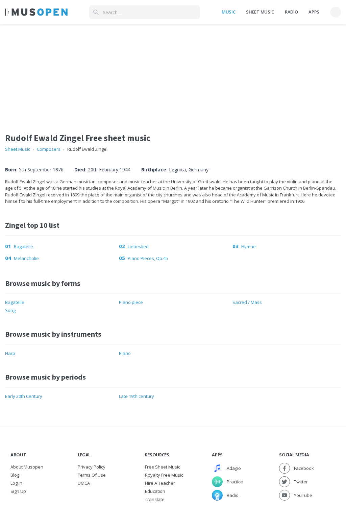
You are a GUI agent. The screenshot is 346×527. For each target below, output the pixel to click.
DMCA (84, 483)
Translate (155, 499)
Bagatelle (23, 246)
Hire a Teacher (160, 483)
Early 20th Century (23, 396)
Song (10, 310)
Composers (48, 149)
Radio (291, 12)
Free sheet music (162, 467)
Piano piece (131, 302)
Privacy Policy (91, 467)
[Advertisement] (173, 72)
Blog (14, 475)
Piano (125, 353)
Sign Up (18, 491)
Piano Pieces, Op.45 (148, 258)
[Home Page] (36, 12)
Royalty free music (164, 475)
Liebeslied (138, 246)
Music (228, 12)
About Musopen (26, 467)
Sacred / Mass (247, 302)
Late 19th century (136, 396)
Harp (10, 353)
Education (155, 491)
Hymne (248, 246)
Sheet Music (260, 12)
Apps (313, 12)
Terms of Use (92, 475)
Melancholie (26, 258)
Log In (16, 483)
